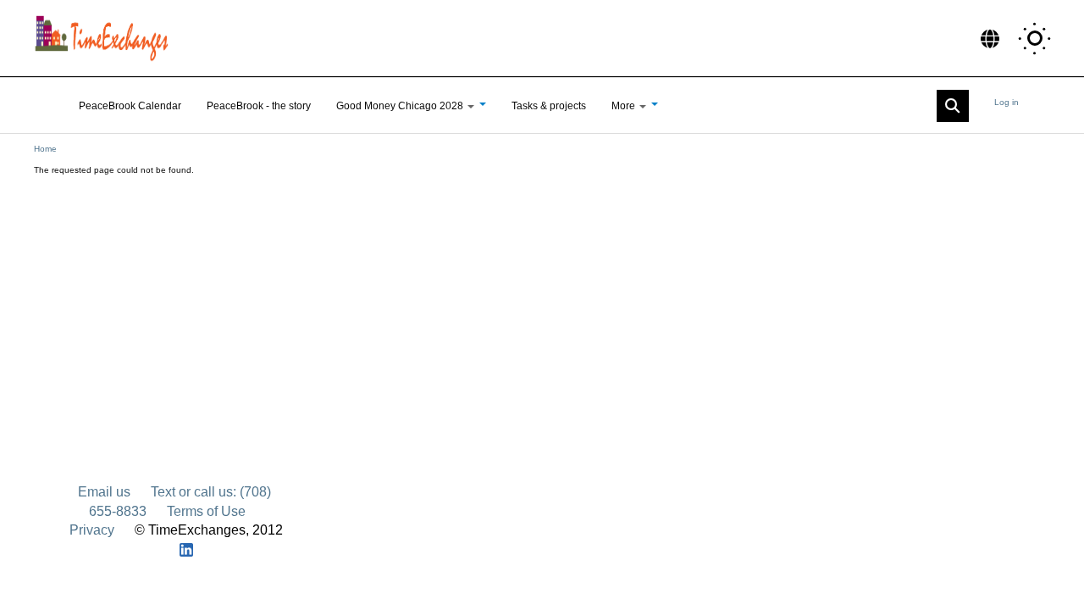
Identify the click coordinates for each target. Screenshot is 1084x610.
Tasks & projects (549, 106)
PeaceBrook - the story (259, 106)
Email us (104, 492)
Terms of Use (206, 511)
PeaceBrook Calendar (130, 106)
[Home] (106, 38)
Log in (1006, 102)
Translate (990, 38)
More (624, 106)
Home (45, 148)
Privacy (91, 530)
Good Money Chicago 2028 (401, 106)
